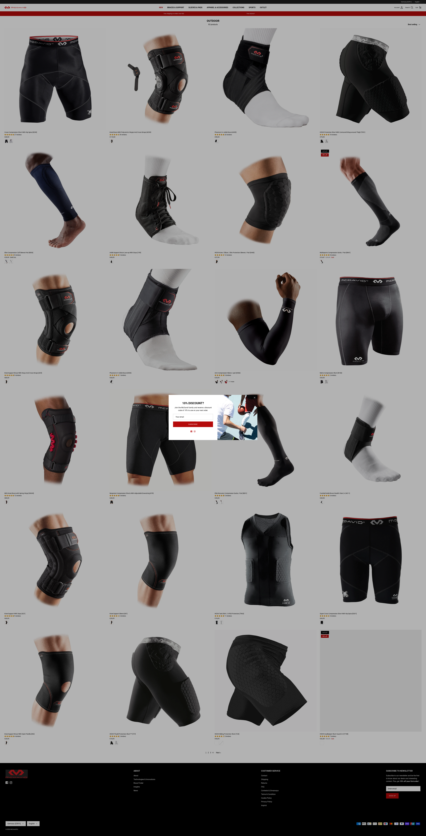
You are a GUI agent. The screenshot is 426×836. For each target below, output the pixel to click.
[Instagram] (194, 431)
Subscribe (193, 424)
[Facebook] (191, 431)
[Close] (254, 397)
